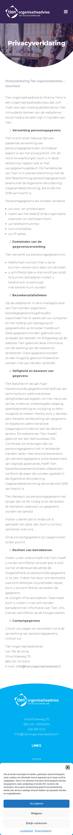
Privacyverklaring (43, 831)
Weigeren (36, 813)
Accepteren (36, 803)
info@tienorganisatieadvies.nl (38, 666)
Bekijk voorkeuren (36, 823)
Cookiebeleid (26, 831)
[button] (67, 767)
